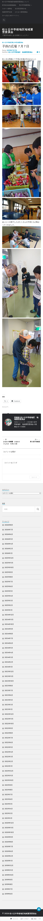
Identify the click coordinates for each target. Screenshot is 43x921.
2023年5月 (9, 700)
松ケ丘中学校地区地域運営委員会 (17, 31)
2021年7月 (9, 794)
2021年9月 (9, 785)
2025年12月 (9, 558)
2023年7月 (9, 690)
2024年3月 (9, 657)
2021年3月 (9, 813)
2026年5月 (9, 539)
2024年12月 (9, 615)
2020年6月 (9, 851)
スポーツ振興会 (7, 8)
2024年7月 (9, 638)
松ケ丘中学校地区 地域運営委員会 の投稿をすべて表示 (25, 424)
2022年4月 (9, 752)
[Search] (4, 20)
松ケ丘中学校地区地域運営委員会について (15, 2)
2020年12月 (9, 823)
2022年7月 (9, 738)
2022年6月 (9, 742)
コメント (34, 477)
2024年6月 (9, 643)
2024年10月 (9, 624)
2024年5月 (9, 648)
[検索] (38, 509)
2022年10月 (9, 724)
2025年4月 (9, 596)
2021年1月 (8, 818)
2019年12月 (9, 865)
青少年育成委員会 (24, 5)
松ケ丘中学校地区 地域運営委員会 (20, 52)
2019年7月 (9, 889)
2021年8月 (9, 790)
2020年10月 (9, 832)
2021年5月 (8, 804)
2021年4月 (9, 809)
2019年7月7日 (12, 50)
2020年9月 (9, 837)
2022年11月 (9, 719)
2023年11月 (9, 676)
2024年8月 (9, 634)
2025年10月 (9, 567)
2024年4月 (9, 653)
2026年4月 (9, 544)
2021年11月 (9, 776)
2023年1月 (9, 709)
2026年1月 (9, 553)
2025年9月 (9, 572)
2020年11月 (9, 828)
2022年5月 (9, 747)
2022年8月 (9, 733)
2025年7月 (9, 582)
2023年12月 (9, 671)
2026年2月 (9, 549)
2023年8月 (9, 686)
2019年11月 (9, 870)
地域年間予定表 (7, 12)
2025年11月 (9, 563)
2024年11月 (9, 619)
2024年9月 (9, 629)
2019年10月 (9, 875)
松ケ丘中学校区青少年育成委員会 (12, 42)
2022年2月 (9, 761)
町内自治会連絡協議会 (9, 5)
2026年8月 (9, 525)
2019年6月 (9, 894)
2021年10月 (9, 780)
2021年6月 (9, 799)
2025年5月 (9, 591)
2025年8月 (9, 577)
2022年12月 (9, 714)
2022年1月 (9, 766)
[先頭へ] (39, 909)
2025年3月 (9, 601)
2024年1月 (9, 667)
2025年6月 (9, 586)
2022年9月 (9, 728)
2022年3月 (9, 757)
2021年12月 (9, 771)
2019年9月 (9, 880)
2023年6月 (9, 695)
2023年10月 (9, 681)
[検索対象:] (21, 509)
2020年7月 (9, 846)
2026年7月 (9, 530)
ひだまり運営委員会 (21, 12)
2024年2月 (9, 662)
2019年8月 (9, 884)
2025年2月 (9, 605)
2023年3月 (9, 705)
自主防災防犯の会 (20, 8)
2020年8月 (9, 842)
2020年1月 (9, 861)
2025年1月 (8, 610)
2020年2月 (9, 856)
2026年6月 (9, 534)
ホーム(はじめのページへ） (11, 15)
